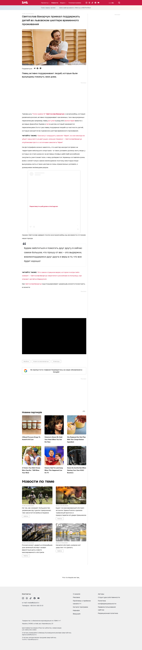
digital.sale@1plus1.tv (29, 634)
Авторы (101, 594)
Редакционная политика (108, 613)
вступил (51, 120)
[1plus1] (25, 3)
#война (26, 361)
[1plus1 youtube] (38, 598)
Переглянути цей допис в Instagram (44, 206)
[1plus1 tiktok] (31, 598)
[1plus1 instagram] (23, 598)
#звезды (56, 361)
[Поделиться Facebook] (37, 68)
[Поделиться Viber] (40, 68)
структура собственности (109, 597)
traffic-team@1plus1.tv (30, 639)
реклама (76, 597)
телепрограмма (74, 2)
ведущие (76, 614)
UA (110, 3)
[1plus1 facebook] (35, 598)
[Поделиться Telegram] (34, 68)
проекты (44, 2)
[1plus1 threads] (27, 598)
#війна (26, 516)
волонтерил (70, 120)
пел (47, 124)
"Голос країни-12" (39, 114)
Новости (54, 2)
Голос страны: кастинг (48, 7)
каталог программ (80, 607)
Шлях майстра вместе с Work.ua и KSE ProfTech (75, 7)
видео (62, 2)
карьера (76, 610)
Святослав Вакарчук (33, 284)
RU (113, 3)
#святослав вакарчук (41, 361)
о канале (76, 594)
